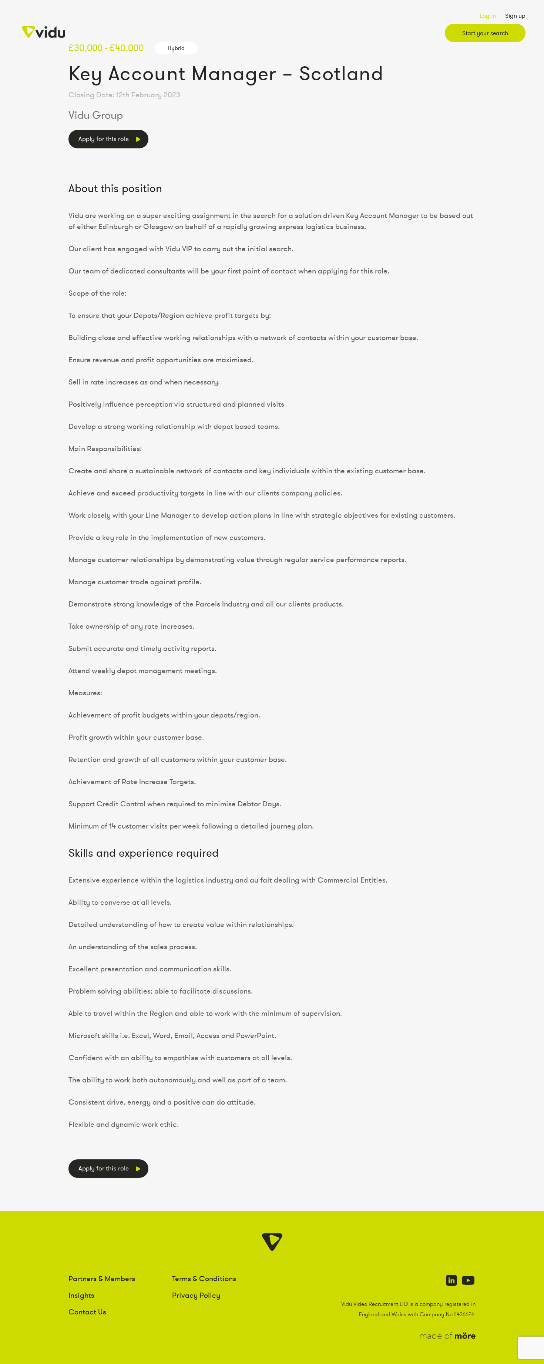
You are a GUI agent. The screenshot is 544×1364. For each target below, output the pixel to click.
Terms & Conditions (204, 1278)
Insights (81, 1295)
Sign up (515, 15)
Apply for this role (103, 139)
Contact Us (87, 1312)
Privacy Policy (196, 1295)
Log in (488, 15)
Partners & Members (101, 1278)
